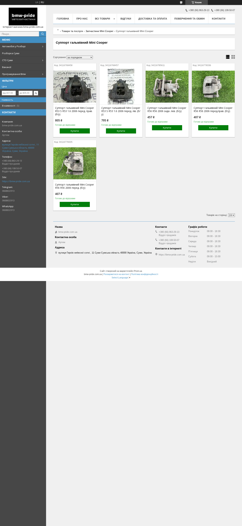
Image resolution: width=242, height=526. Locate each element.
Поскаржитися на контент (116, 274)
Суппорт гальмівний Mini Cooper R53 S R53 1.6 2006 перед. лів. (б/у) (120, 111)
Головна (63, 18)
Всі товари (102, 18)
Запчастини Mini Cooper (99, 31)
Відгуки (125, 18)
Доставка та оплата (152, 18)
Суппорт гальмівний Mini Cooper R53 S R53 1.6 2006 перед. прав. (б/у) (74, 111)
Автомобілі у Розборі (14, 46)
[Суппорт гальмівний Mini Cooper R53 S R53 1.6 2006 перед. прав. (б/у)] (74, 86)
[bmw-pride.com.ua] (23, 16)
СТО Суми (7, 60)
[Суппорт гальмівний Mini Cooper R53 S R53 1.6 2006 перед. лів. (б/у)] (121, 86)
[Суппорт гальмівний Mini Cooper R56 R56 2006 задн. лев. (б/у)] (167, 86)
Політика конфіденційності (144, 274)
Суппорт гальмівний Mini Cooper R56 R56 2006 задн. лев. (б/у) (166, 109)
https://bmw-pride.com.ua (16, 181)
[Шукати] (42, 34)
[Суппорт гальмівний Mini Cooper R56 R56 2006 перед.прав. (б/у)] (213, 86)
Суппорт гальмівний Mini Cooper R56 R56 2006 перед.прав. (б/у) (213, 109)
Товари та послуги (72, 31)
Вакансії (6, 67)
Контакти (218, 18)
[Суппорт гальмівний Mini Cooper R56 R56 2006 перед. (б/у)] (74, 163)
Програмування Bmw (14, 74)
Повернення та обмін (189, 18)
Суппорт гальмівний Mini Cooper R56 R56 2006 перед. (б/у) (74, 186)
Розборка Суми (10, 53)
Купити (75, 130)
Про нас (82, 18)
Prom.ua (138, 271)
